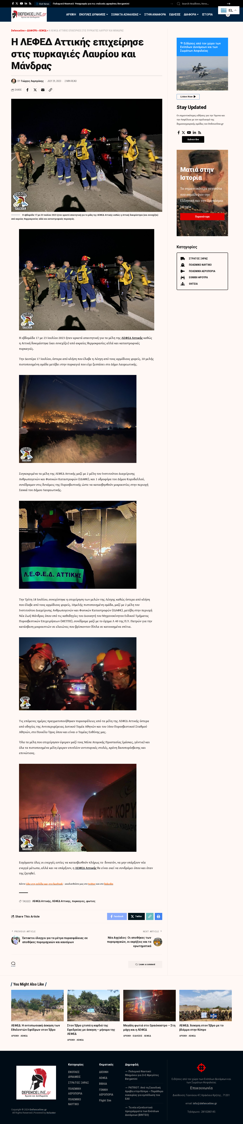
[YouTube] (21, 3)
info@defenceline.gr (205, 1103)
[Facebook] (13, 3)
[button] (171, 4)
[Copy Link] (50, 89)
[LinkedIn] (26, 3)
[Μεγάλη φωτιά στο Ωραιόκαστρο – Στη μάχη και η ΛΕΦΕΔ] (149, 1005)
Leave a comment (147, 964)
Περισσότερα (202, 216)
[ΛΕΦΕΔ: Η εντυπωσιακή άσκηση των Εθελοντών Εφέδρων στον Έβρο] (37, 1005)
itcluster (51, 1112)
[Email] (42, 89)
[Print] (158, 916)
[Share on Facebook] (27, 89)
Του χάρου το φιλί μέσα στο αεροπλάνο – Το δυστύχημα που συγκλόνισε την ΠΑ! (97, 3)
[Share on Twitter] (35, 89)
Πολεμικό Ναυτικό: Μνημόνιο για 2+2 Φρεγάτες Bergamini (142, 1075)
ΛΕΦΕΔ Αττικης (61, 901)
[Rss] (30, 3)
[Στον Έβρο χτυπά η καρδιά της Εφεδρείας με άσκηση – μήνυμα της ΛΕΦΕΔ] (93, 1005)
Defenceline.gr (38, 1109)
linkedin (108, 884)
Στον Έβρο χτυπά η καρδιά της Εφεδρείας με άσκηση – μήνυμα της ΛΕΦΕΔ (91, 1029)
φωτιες (90, 901)
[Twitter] (17, 3)
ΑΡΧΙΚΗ (15, 1035)
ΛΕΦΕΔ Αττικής (41, 901)
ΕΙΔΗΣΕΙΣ (137, 1035)
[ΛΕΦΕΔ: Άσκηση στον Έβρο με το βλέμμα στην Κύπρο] (205, 1005)
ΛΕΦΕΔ (24, 1035)
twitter (92, 884)
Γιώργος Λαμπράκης (32, 81)
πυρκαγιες (78, 901)
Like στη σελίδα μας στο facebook (44, 884)
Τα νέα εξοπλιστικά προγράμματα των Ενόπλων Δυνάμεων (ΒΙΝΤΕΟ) (142, 1111)
